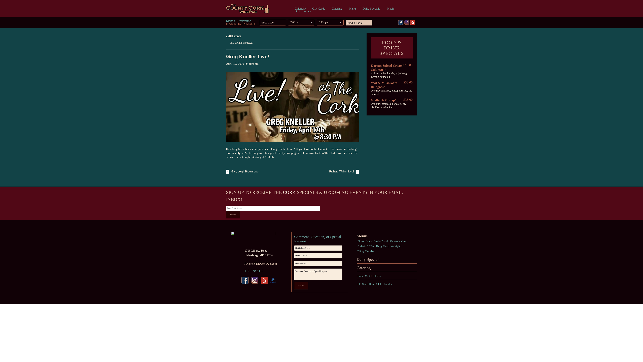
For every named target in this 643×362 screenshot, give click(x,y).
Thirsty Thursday (366, 251)
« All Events (233, 36)
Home (360, 276)
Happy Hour (382, 246)
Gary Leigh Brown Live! (245, 171)
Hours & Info (375, 284)
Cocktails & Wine (366, 246)
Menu (352, 8)
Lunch (369, 241)
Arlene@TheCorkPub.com (260, 263)
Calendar (300, 8)
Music (390, 8)
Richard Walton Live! (341, 171)
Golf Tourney (303, 11)
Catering (337, 8)
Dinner (361, 241)
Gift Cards (318, 8)
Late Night (395, 246)
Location (388, 284)
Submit (233, 215)
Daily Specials (371, 8)
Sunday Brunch (381, 241)
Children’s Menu (398, 241)
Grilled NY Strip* (384, 100)
